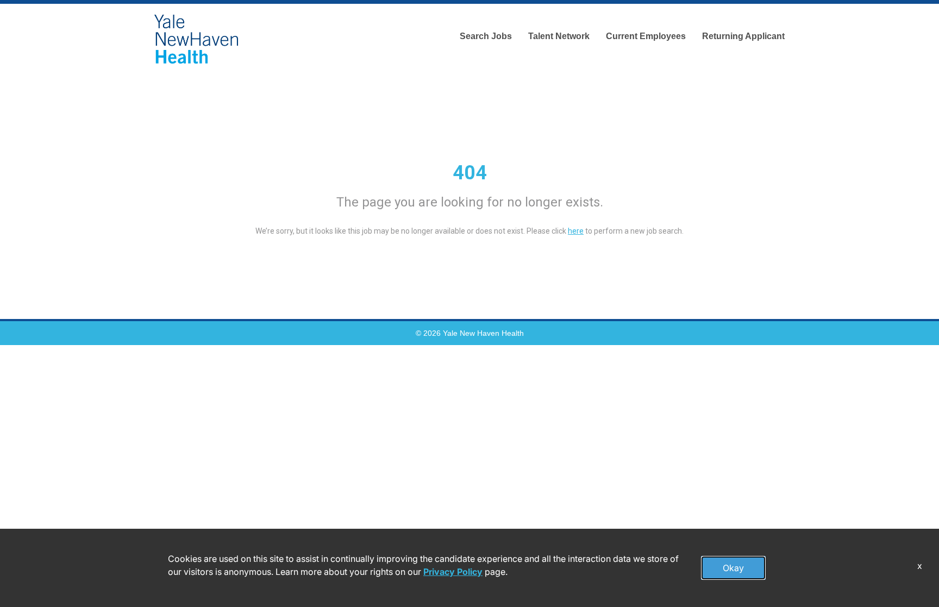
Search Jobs (486, 36)
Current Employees (646, 36)
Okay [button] (733, 567)
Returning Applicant (743, 36)
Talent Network (559, 36)
